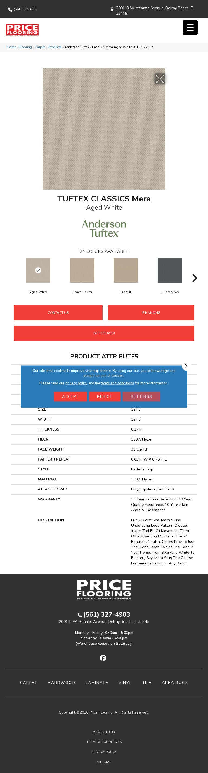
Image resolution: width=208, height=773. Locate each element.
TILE (147, 682)
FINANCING (151, 313)
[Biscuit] (126, 270)
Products (54, 47)
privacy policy (76, 383)
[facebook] (103, 658)
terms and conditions (117, 383)
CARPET (29, 682)
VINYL (125, 682)
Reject (104, 396)
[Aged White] (38, 270)
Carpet (40, 47)
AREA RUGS (175, 682)
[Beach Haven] (82, 270)
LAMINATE (97, 682)
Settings (141, 396)
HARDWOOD (62, 682)
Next (194, 270)
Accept (70, 396)
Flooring (25, 47)
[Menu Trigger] (190, 27)
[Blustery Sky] (170, 270)
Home (11, 47)
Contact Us (58, 313)
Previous (13, 270)
